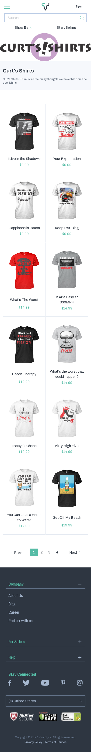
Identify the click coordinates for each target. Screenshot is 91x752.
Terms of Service (55, 742)
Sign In (80, 6)
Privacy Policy (33, 742)
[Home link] (45, 6)
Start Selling (66, 27)
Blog (11, 604)
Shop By (21, 27)
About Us (15, 595)
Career (13, 612)
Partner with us (20, 621)
